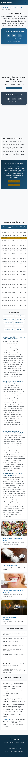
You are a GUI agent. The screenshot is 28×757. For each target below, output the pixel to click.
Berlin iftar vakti (18, 326)
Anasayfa (6, 742)
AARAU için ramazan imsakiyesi (14, 88)
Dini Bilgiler (10, 744)
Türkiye (17, 742)
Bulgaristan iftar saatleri (8, 319)
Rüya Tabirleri (17, 744)
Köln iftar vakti (9, 326)
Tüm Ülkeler (12, 742)
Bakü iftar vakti (20, 329)
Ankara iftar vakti (21, 319)
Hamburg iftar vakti (19, 322)
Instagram (14, 748)
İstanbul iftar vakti (20, 315)
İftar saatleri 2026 (7, 719)
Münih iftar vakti (8, 322)
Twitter (19, 748)
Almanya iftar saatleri (8, 315)
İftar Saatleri (14, 753)
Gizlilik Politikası (8, 751)
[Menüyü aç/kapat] (25, 2)
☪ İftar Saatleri (6, 2)
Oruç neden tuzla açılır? (10, 565)
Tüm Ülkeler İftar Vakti (14, 181)
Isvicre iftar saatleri (14, 185)
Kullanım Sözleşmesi (18, 751)
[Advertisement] (14, 61)
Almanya (22, 742)
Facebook (9, 748)
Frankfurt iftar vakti (9, 329)
